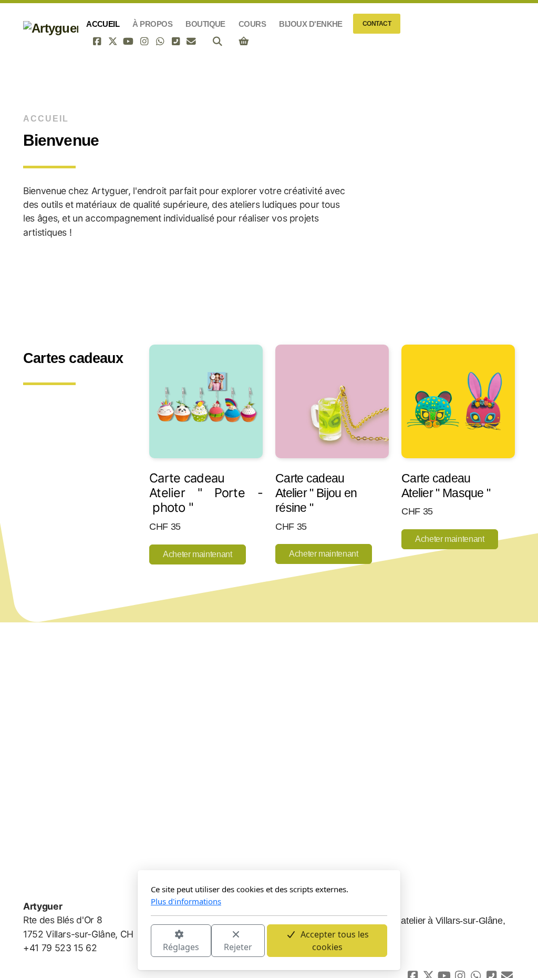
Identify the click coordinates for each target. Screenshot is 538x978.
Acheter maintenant (197, 554)
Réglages (181, 947)
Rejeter (238, 947)
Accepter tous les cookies (335, 941)
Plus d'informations (186, 901)
